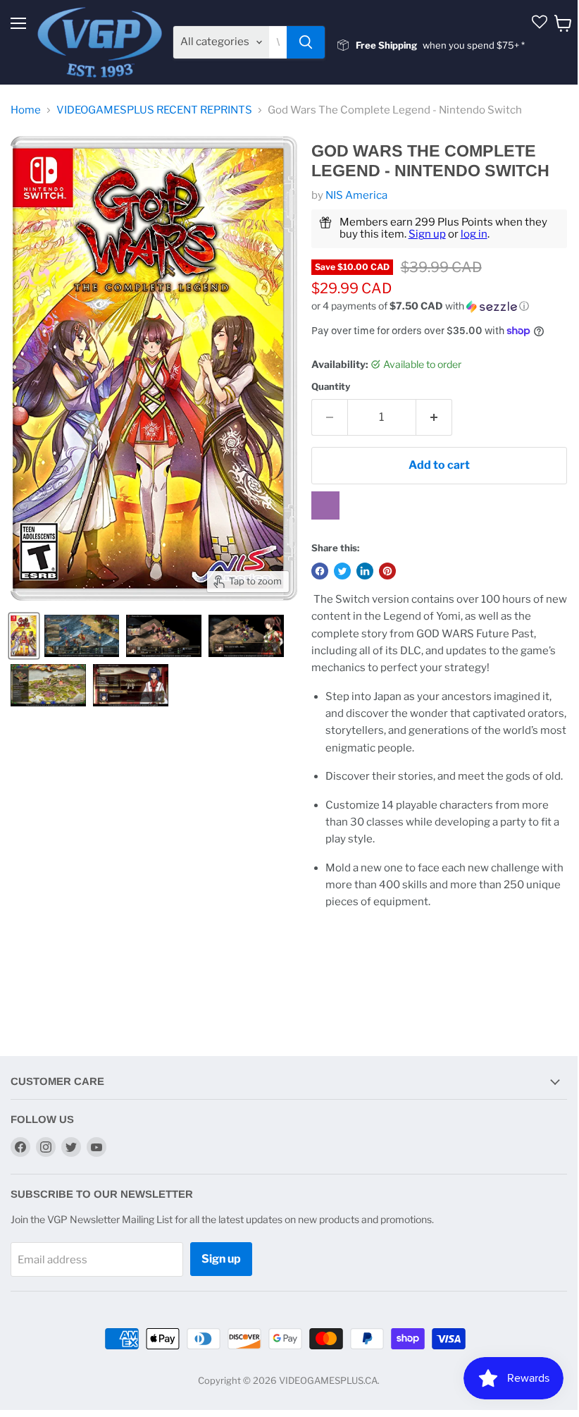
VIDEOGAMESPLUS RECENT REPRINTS (154, 110)
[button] (439, 306)
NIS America (356, 195)
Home (26, 110)
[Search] (306, 42)
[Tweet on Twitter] (342, 571)
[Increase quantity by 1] (434, 417)
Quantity (330, 386)
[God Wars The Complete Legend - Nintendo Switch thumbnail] (24, 635)
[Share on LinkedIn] (364, 571)
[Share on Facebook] (319, 571)
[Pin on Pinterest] (387, 571)
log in (474, 234)
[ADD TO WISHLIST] (325, 505)
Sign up (427, 234)
